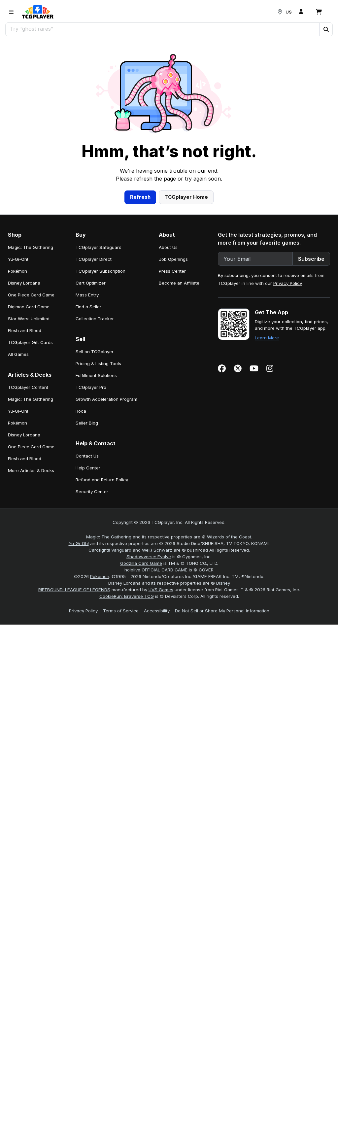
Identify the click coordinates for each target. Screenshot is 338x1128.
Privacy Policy (287, 283)
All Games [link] (18, 354)
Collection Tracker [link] (95, 318)
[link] (37, 11)
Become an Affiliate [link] (179, 283)
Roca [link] (81, 411)
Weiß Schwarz (157, 550)
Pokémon (99, 576)
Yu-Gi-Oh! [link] (18, 259)
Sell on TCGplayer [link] (95, 351)
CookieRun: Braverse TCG (126, 596)
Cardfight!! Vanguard (109, 550)
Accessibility (157, 610)
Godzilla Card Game (141, 563)
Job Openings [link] (173, 259)
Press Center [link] (172, 271)
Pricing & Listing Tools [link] (98, 363)
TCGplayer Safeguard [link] (98, 247)
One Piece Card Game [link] (31, 294)
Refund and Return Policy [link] (102, 479)
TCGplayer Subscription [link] (100, 271)
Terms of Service (121, 610)
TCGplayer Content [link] (28, 387)
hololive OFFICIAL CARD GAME (155, 569)
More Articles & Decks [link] (31, 470)
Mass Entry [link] (87, 294)
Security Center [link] (92, 491)
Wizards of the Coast (229, 536)
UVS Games (161, 589)
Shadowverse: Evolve (148, 556)
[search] (163, 28)
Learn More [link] (267, 337)
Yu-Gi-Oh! (79, 543)
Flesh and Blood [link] (24, 330)
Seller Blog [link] (87, 423)
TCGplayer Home (186, 197)
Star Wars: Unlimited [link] (29, 318)
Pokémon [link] (17, 271)
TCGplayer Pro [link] (91, 387)
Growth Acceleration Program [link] (106, 399)
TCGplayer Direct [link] (94, 259)
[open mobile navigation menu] (11, 12)
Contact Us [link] (87, 456)
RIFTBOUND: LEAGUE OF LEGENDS (74, 589)
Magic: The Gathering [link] (30, 247)
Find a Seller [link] (88, 306)
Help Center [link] (88, 467)
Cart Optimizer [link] (91, 283)
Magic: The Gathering (108, 536)
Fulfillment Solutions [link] (96, 375)
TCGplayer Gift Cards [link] (30, 342)
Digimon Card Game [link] (29, 306)
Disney (223, 583)
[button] (325, 29)
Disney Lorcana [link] (24, 283)
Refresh (140, 197)
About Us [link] (168, 247)
